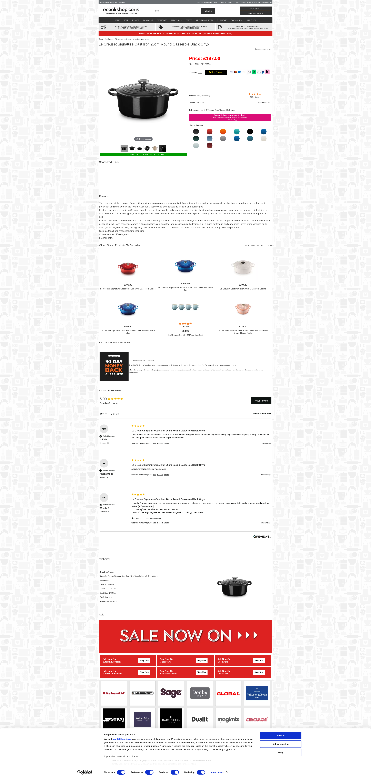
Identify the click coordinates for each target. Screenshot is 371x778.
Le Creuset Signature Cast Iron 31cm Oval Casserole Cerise (128, 289)
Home (101, 39)
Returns (223, 2)
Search (208, 11)
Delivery (216, 2)
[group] (115, 398)
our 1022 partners (122, 739)
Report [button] (160, 443)
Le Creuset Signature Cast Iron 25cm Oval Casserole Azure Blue (185, 288)
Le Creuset (109, 39)
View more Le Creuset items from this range (132, 39)
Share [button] (166, 443)
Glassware (223, 673)
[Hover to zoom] (143, 99)
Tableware (165, 662)
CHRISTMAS (251, 20)
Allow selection (281, 744)
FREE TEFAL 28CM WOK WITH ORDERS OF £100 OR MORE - (171, 33)
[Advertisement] (185, 178)
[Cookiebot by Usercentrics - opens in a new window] (85, 772)
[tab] (262, 414)
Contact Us (208, 2)
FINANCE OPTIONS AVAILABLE (248, 26)
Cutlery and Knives (112, 673)
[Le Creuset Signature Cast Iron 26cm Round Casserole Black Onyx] (124, 148)
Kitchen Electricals (112, 662)
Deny (280, 752)
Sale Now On (109, 659)
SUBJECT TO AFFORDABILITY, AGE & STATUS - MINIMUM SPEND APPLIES (248, 28)
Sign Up (200, 2)
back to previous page (263, 49)
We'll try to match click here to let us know (230, 117)
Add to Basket (216, 72)
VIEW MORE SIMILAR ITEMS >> (258, 246)
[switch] (149, 772)
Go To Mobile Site (265, 2)
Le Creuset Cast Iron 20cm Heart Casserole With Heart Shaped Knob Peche (243, 331)
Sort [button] (102, 413)
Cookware (223, 662)
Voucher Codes (233, 2)
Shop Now (144, 660)
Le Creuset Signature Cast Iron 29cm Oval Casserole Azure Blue (128, 331)
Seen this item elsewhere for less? (230, 115)
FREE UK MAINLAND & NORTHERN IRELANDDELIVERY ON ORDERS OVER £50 (131, 27)
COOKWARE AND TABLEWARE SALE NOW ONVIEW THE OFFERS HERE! (189, 27)
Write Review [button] (261, 401)
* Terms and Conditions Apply (230, 120)
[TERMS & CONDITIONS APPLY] (217, 34)
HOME (117, 20)
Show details (217, 772)
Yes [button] (154, 443)
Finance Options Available (249, 2)
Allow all (280, 735)
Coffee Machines (168, 673)
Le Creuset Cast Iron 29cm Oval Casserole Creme (243, 289)
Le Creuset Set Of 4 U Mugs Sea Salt (185, 335)
